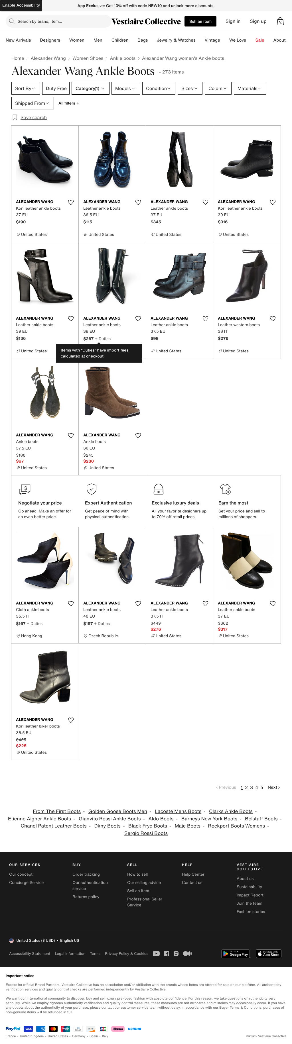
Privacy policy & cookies (126, 953)
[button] (280, 21)
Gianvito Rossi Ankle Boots (110, 818)
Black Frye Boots (147, 826)
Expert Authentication (108, 502)
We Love (237, 40)
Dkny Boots (107, 826)
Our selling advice (144, 883)
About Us (282, 40)
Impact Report (250, 895)
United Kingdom (32, 1036)
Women (76, 40)
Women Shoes (87, 58)
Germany (79, 1036)
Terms (95, 953)
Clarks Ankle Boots (231, 811)
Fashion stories (251, 912)
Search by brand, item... (40, 21)
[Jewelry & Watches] (200, 40)
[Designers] (64, 40)
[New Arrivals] (35, 40)
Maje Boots (187, 826)
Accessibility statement (29, 953)
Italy (105, 1036)
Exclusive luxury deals (175, 502)
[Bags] (152, 40)
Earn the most (233, 502)
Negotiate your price (40, 502)
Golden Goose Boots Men (117, 811)
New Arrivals (18, 40)
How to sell (137, 874)
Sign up (258, 21)
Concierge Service (26, 883)
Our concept (21, 874)
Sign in (233, 21)
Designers (50, 40)
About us (245, 879)
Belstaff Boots (261, 818)
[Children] (133, 40)
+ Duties (103, 339)
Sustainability (249, 887)
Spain (94, 1036)
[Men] (107, 40)
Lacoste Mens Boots (178, 811)
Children (120, 40)
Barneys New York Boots (209, 818)
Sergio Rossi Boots (146, 833)
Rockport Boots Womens (236, 826)
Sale (260, 40)
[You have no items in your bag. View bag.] (280, 21)
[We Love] (251, 40)
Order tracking (86, 874)
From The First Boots (57, 811)
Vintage (212, 40)
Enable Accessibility (21, 5)
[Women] (89, 40)
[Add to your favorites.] (70, 202)
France (11, 1036)
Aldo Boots (160, 818)
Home (17, 58)
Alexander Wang (48, 58)
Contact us (192, 883)
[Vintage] (224, 40)
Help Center (193, 874)
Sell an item (200, 21)
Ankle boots (122, 58)
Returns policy (85, 897)
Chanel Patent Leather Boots (53, 826)
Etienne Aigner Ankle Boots (39, 818)
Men (98, 40)
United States (58, 1036)
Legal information (70, 953)
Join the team (249, 903)
